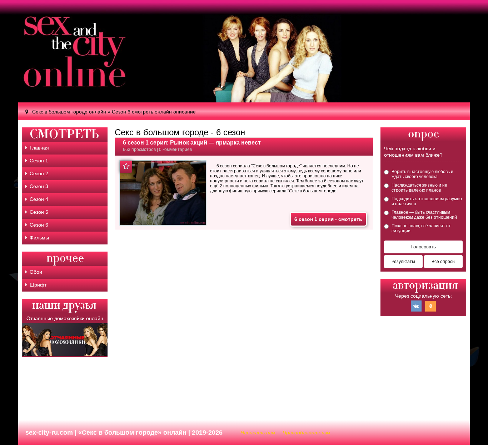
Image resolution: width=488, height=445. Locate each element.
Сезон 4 (39, 199)
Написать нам (257, 432)
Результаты (403, 261)
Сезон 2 (39, 173)
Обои (36, 272)
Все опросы (443, 261)
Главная (39, 148)
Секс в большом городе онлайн (69, 112)
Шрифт (38, 285)
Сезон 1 (39, 160)
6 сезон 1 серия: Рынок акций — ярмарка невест (192, 143)
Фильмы (39, 238)
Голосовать (423, 246)
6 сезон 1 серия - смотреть (328, 219)
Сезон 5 (39, 212)
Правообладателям (306, 432)
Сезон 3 (39, 186)
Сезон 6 (39, 225)
